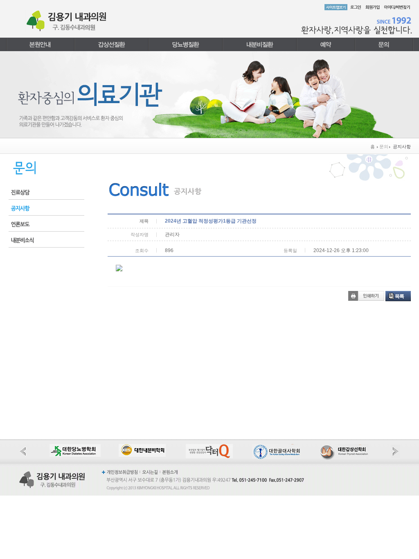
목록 (399, 296)
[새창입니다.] (75, 447)
